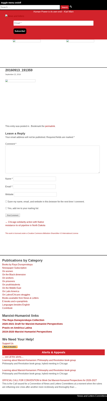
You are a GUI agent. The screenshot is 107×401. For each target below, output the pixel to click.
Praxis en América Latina (17, 327)
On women (7, 271)
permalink (50, 126)
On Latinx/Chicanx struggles (16, 294)
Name (9, 179)
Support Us (7, 343)
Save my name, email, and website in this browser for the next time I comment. (46, 201)
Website (9, 194)
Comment (10, 144)
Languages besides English (16, 305)
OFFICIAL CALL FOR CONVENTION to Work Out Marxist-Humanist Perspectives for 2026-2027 (49, 380)
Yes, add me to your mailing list (22, 208)
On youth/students (11, 284)
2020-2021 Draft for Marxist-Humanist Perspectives (32, 323)
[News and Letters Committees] (15, 16)
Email (8, 186)
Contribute (7, 308)
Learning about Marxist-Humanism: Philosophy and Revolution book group (39, 360)
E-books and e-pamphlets (15, 301)
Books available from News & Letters (20, 298)
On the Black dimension (14, 274)
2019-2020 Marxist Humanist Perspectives (27, 331)
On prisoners (8, 281)
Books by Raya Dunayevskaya (17, 264)
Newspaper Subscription (14, 268)
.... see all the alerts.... (12, 357)
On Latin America (10, 291)
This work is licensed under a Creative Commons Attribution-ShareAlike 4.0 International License (41, 233)
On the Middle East (11, 288)
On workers (8, 278)
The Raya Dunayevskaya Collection (23, 320)
